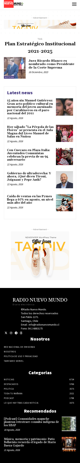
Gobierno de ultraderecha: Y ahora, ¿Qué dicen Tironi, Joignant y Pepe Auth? (29, 177)
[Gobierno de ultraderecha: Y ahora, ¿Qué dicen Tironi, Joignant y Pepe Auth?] (64, 179)
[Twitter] (6, 333)
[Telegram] (16, 333)
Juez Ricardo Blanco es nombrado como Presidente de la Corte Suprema (51, 64)
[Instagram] (11, 333)
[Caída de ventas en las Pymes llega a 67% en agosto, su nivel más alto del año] (64, 202)
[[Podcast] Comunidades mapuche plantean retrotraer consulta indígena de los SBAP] (69, 424)
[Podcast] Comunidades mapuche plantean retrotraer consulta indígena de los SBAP (31, 422)
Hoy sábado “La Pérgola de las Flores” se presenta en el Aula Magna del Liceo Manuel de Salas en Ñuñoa (30, 132)
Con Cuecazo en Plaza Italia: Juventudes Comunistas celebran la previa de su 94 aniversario (28, 155)
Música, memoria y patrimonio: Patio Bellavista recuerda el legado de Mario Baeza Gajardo (30, 442)
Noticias (9, 77)
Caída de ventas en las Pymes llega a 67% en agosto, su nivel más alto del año (30, 200)
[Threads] (21, 333)
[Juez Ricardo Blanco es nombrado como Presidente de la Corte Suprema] (15, 68)
